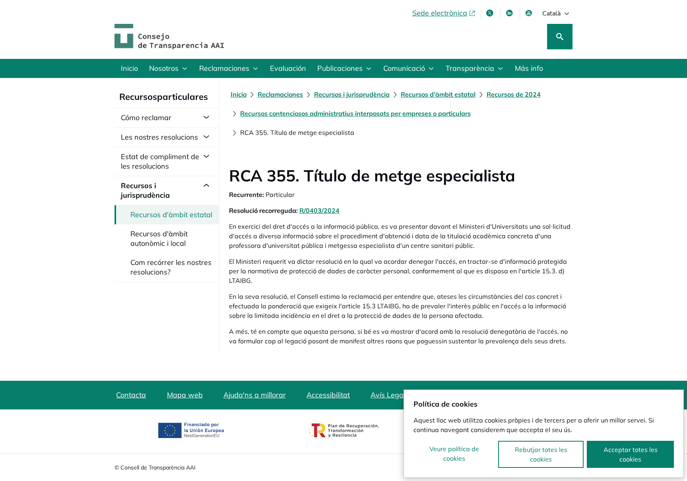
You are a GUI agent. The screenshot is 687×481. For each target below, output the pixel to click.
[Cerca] (559, 36)
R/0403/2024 (319, 210)
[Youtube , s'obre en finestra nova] (529, 13)
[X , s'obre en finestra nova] (490, 13)
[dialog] (544, 433)
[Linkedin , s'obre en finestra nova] (510, 13)
